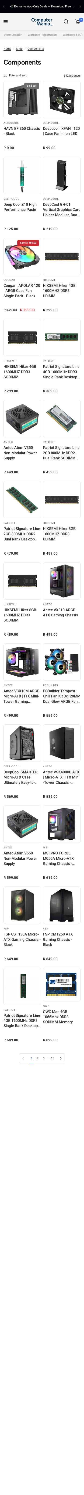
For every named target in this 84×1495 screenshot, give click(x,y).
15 (52, 1058)
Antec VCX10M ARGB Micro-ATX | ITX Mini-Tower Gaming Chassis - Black (21, 696)
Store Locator (13, 34)
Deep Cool (51, 122)
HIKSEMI (49, 279)
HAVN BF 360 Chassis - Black (22, 131)
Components (36, 48)
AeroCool (11, 122)
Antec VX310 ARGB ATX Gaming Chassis (60, 612)
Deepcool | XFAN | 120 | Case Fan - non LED (61, 131)
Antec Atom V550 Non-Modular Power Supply (20, 858)
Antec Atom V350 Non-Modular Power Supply (20, 452)
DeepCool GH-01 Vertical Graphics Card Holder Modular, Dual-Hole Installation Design (61, 210)
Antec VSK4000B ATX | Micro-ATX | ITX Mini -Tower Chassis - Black (61, 777)
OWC (46, 1006)
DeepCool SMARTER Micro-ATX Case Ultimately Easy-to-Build (21, 777)
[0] (76, 21)
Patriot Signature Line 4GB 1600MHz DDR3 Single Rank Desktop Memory (61, 372)
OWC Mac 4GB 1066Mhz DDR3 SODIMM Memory (58, 1017)
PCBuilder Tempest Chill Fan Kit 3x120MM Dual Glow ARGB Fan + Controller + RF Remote (61, 696)
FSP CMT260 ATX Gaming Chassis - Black (58, 939)
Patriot (49, 361)
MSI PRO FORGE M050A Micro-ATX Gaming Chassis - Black (58, 858)
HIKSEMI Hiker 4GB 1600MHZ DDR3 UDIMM (59, 290)
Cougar (9, 279)
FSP (6, 928)
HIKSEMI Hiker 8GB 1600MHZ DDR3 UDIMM (59, 534)
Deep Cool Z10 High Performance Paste (20, 207)
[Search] (66, 21)
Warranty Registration (42, 34)
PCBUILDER (51, 685)
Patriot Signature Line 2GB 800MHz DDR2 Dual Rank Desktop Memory (22, 534)
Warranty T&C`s (73, 34)
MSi (45, 847)
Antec (8, 442)
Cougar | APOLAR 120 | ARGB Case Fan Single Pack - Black (22, 290)
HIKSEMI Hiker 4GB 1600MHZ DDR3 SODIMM (20, 371)
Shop (19, 48)
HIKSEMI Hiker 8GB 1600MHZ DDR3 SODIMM (20, 615)
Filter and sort (18, 75)
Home (7, 48)
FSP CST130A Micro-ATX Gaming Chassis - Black (22, 939)
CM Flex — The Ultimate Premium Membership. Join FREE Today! (46, 6)
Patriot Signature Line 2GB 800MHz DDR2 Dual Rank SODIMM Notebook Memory (61, 453)
